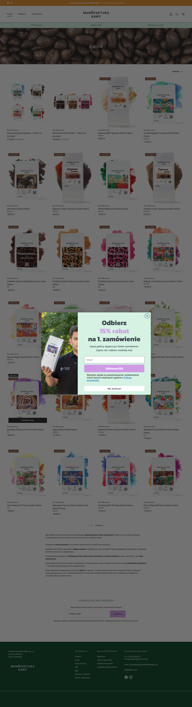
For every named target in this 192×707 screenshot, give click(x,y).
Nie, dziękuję (114, 388)
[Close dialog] (147, 316)
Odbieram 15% (114, 368)
